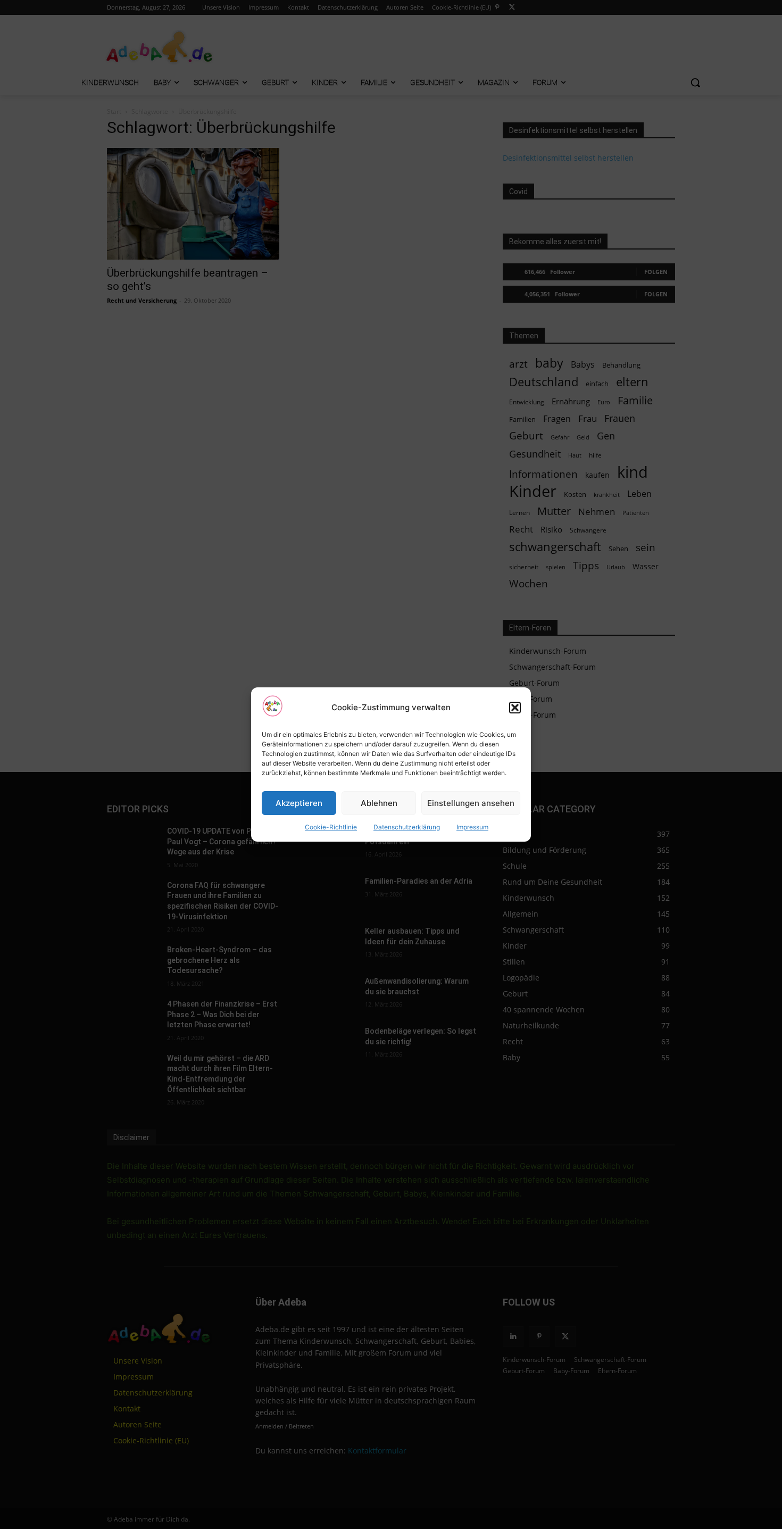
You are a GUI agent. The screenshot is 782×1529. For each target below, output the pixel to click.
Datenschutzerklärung (406, 827)
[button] (515, 707)
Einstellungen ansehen (470, 803)
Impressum (472, 827)
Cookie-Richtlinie (331, 827)
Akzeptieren (299, 803)
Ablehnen (379, 803)
